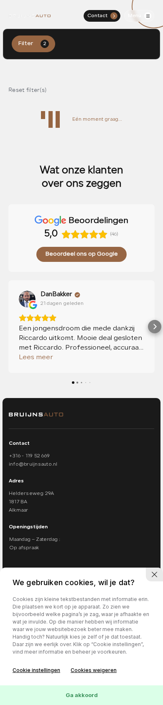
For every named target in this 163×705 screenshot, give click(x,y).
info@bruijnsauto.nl (33, 464)
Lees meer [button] (36, 357)
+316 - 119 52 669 (29, 456)
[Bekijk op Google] (27, 299)
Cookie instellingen (36, 670)
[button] (8, 326)
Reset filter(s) (27, 90)
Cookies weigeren (94, 670)
